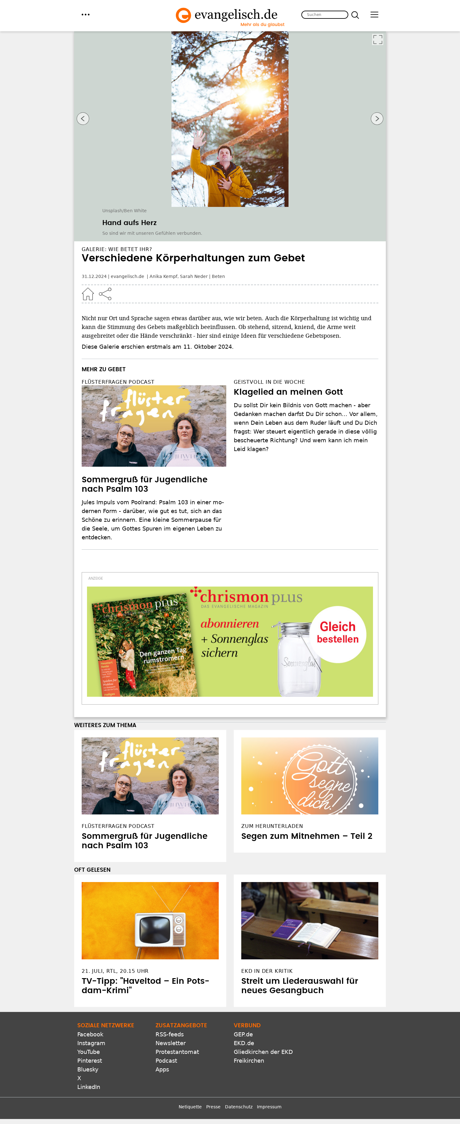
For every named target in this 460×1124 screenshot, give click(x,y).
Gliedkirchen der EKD (263, 1052)
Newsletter (171, 1043)
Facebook (90, 1034)
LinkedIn (88, 1087)
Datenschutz (239, 1106)
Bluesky (88, 1069)
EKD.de (244, 1043)
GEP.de (243, 1034)
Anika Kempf (163, 276)
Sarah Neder (194, 276)
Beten (218, 276)
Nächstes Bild (377, 118)
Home (88, 294)
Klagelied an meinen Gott (288, 392)
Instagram (91, 1043)
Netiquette (190, 1106)
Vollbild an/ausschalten (377, 39)
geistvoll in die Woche (269, 382)
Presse (213, 1106)
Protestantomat (177, 1052)
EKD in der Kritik (267, 971)
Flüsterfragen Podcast (118, 382)
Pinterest (89, 1060)
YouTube (88, 1052)
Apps (162, 1069)
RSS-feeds (170, 1034)
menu (85, 14)
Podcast (166, 1060)
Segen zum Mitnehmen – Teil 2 (306, 836)
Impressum (269, 1106)
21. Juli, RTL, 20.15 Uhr (115, 971)
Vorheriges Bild (83, 118)
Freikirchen (249, 1060)
